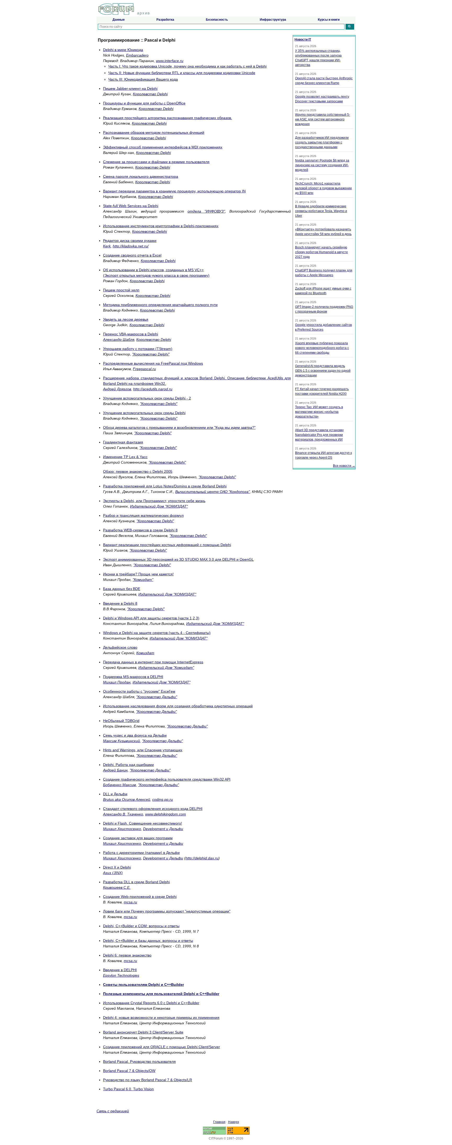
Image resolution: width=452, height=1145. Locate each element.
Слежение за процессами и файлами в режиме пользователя (156, 162)
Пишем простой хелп (121, 290)
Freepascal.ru (144, 369)
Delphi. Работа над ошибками (128, 765)
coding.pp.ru (162, 799)
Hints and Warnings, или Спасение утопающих (142, 750)
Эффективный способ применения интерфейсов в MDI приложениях (162, 147)
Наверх (233, 1122)
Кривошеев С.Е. (117, 887)
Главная (219, 1122)
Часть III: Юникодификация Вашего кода (143, 79)
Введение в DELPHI (120, 970)
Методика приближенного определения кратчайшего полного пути (160, 305)
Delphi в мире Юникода (123, 50)
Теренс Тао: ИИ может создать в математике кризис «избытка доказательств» (319, 411)
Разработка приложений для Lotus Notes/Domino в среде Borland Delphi (165, 486)
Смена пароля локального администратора (140, 176)
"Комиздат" (143, 579)
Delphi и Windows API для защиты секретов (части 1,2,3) (151, 618)
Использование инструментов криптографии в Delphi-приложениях (160, 226)
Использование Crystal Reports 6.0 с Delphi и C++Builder (151, 1003)
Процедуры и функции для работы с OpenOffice (144, 103)
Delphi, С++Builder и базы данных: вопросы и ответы (148, 940)
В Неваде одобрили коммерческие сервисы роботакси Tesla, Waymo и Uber (321, 211)
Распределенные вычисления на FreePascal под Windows (153, 363)
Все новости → (344, 466)
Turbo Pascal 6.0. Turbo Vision (128, 1089)
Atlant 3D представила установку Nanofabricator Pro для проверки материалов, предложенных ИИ (319, 434)
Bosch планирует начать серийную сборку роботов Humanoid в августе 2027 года (321, 252)
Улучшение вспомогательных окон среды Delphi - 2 (147, 398)
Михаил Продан (117, 682)
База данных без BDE (121, 589)
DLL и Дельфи (115, 794)
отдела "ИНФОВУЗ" (206, 211)
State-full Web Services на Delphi (130, 206)
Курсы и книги (329, 19)
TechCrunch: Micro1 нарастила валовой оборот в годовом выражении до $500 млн (323, 188)
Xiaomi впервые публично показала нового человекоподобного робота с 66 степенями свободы (322, 347)
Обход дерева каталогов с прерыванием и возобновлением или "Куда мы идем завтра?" (179, 427)
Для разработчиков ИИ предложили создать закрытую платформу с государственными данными (322, 142)
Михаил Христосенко (122, 829)
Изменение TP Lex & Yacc (125, 457)
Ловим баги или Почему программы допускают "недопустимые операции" (166, 911)
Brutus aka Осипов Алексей (126, 799)
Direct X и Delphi (117, 867)
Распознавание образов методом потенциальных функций (153, 132)
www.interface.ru (169, 61)
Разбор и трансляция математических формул (143, 515)
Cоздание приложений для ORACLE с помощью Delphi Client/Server (161, 1047)
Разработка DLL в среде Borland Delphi (136, 882)
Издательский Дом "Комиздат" (166, 667)
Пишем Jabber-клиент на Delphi (130, 88)
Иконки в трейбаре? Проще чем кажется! (138, 574)
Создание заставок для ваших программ (138, 838)
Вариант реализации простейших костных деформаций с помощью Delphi (167, 545)
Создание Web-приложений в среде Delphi (140, 896)
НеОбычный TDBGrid (121, 721)
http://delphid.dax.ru (201, 858)
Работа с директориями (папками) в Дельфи (141, 853)
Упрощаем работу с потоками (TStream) (137, 349)
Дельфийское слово (120, 647)
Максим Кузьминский (121, 741)
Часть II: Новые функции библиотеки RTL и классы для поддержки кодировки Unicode (181, 73)
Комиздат (145, 653)
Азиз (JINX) (113, 873)
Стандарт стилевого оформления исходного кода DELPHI (152, 809)
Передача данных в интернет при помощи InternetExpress (153, 662)
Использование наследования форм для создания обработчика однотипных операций (178, 706)
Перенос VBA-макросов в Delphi (130, 334)
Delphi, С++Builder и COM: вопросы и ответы (141, 926)
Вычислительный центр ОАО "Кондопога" (212, 492)
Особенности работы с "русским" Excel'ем (139, 691)
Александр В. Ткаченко (123, 814)
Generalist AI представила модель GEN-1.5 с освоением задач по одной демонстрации (323, 370)
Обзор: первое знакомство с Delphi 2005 (137, 471)
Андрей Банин (115, 770)
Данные (118, 19)
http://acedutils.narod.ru (152, 389)
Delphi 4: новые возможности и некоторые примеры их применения (161, 1017)
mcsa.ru (130, 902)
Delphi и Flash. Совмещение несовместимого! (142, 823)
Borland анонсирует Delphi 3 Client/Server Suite (143, 1032)
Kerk (107, 246)
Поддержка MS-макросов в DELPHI (133, 677)
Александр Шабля (118, 339)
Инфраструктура (273, 19)
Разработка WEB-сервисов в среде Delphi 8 (140, 530)
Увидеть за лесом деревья (125, 319)
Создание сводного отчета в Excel (132, 255)
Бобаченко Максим (119, 785)
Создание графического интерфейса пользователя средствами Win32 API (166, 779)
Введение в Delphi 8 (120, 603)
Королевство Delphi (150, 94)
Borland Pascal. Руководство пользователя (139, 1061)
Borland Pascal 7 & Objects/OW (129, 1071)
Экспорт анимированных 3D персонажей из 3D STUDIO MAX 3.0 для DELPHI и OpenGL (178, 559)
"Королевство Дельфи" (156, 697)
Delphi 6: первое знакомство (127, 955)
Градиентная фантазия (123, 442)
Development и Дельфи (163, 829)
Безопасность (217, 19)
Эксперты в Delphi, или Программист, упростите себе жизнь (154, 501)
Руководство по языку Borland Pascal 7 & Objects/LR (147, 1080)
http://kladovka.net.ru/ (131, 246)
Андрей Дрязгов (117, 389)
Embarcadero (137, 55)
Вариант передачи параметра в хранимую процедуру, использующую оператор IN (174, 191)
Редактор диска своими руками (129, 240)
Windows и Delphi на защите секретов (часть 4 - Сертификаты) (157, 633)
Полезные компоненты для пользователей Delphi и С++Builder (161, 994)
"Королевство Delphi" (151, 354)
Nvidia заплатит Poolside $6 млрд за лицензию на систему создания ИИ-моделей (322, 165)
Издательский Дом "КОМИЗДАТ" (159, 506)
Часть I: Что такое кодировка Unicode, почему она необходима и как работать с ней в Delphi (187, 66)
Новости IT (303, 39)
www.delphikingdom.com (165, 814)
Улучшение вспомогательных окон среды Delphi (144, 413)
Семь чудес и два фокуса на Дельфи (135, 735)
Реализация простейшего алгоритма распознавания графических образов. (167, 118)
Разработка (165, 19)
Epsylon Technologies (121, 975)
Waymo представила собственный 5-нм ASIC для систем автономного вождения (322, 119)
